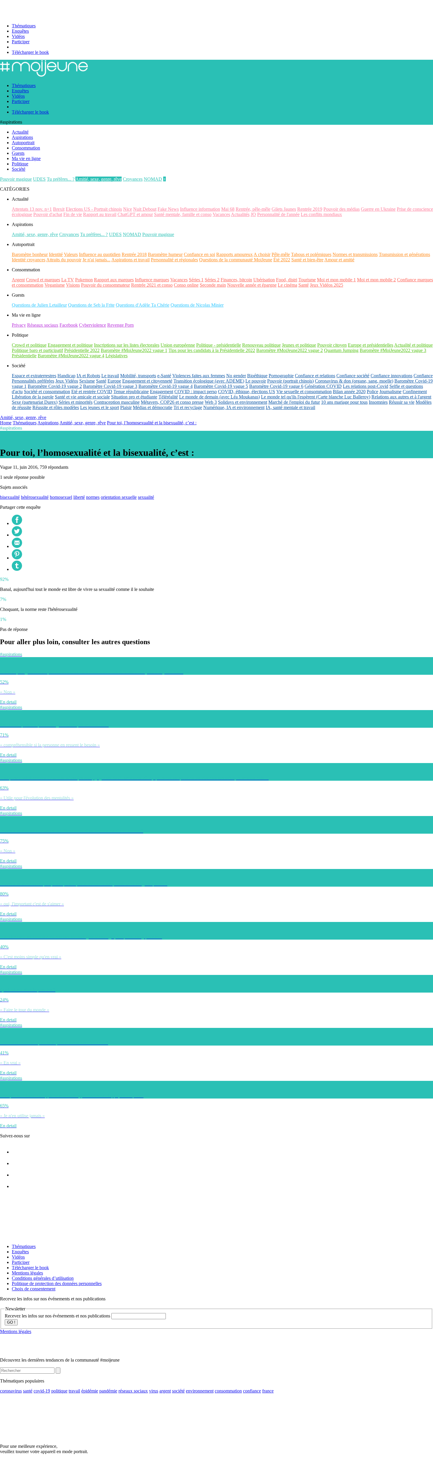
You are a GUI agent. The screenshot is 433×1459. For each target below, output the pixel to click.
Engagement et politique (70, 345)
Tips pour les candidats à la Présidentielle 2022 (211, 350)
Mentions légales (27, 1272)
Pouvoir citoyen (332, 345)
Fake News (168, 209)
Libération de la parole (33, 396)
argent (165, 1390)
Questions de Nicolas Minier (197, 305)
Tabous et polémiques (311, 254)
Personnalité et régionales (174, 259)
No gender (236, 375)
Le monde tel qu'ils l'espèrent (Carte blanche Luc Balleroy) (315, 396)
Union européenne (178, 345)
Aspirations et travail (130, 259)
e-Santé (164, 375)
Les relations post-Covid (365, 386)
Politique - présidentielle (218, 345)
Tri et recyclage (187, 407)
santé (27, 1390)
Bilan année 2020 (349, 391)
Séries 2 (212, 279)
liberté (79, 497)
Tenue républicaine (131, 391)
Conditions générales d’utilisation (43, 1278)
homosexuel (61, 497)
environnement (200, 1390)
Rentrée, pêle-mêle (253, 209)
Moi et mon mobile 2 (376, 279)
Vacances (221, 214)
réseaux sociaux (133, 1390)
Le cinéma (287, 285)
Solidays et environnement (242, 402)
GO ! (11, 1322)
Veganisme (54, 285)
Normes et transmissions (355, 254)
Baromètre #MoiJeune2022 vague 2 (289, 350)
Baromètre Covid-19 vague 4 (165, 386)
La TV (67, 279)
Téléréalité (168, 396)
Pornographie (281, 375)
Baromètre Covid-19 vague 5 (221, 386)
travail (74, 1390)
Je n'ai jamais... (96, 259)
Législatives (116, 355)
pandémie (108, 1390)
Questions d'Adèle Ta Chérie (142, 305)
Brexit (59, 209)
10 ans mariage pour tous (344, 402)
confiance (252, 1390)
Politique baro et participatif (37, 350)
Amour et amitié (339, 259)
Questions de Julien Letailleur (39, 305)
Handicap (66, 375)
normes (93, 497)
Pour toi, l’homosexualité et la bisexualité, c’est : (151, 422)
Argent (18, 279)
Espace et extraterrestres (34, 375)
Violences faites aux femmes (198, 375)
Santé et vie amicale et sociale (82, 396)
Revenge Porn (120, 325)
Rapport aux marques (114, 279)
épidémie (89, 1390)
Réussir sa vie (401, 402)
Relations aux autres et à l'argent (401, 396)
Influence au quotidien (99, 254)
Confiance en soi (199, 254)
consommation (228, 1390)
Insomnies (378, 402)
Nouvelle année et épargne (252, 285)
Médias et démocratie (152, 407)
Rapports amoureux (234, 254)
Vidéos (18, 36)
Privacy (19, 325)
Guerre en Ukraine (378, 209)
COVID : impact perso (195, 391)
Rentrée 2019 (309, 209)
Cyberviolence (92, 325)
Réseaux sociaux (42, 325)
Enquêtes (20, 31)
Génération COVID (323, 386)
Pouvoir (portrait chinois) (290, 380)
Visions (73, 285)
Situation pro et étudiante (134, 396)
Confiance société (352, 375)
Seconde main (213, 285)
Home (5, 422)
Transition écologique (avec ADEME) (208, 380)
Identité (56, 254)
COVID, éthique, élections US (246, 391)
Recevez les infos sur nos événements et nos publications (58, 1315)
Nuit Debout (144, 209)
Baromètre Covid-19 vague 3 (110, 386)
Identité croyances (28, 259)
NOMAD (153, 179)
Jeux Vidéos (66, 380)
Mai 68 (227, 209)
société (178, 1390)
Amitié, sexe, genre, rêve (98, 179)
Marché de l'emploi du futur (294, 402)
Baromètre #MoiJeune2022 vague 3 (393, 350)
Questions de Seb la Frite (91, 305)
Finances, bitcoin (236, 279)
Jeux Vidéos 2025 (326, 285)
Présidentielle (24, 355)
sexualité (146, 497)
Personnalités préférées (33, 380)
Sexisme (87, 380)
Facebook (69, 325)
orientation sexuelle (119, 497)
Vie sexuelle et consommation (304, 391)
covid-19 (42, 1390)
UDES (39, 179)
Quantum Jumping (341, 350)
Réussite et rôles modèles (55, 407)
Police (372, 391)
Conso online (186, 285)
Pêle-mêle (281, 254)
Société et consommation (47, 391)
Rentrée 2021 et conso (152, 285)
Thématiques (24, 25)
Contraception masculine (117, 402)
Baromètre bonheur (30, 254)
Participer (20, 41)
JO (253, 214)
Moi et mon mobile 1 (336, 279)
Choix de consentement (33, 1288)
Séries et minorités (75, 402)
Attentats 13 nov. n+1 (32, 209)
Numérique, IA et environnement (234, 407)
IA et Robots (88, 375)
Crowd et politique (29, 345)
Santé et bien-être (307, 259)
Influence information (200, 209)
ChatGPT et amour (135, 214)
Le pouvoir (255, 380)
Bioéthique (257, 375)
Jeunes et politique (299, 345)
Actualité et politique (413, 345)
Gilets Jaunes (284, 209)
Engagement (161, 391)
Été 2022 (281, 259)
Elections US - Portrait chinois (94, 209)
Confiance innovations (391, 375)
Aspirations (48, 422)
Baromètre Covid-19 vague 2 (55, 386)
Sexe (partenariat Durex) (34, 402)
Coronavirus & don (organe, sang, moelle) (354, 380)
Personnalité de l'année (278, 214)
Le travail (110, 375)
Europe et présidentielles (370, 345)
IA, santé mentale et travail (290, 407)
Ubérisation (264, 279)
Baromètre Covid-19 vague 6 (276, 386)
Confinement (415, 391)
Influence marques (152, 279)
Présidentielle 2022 (82, 350)
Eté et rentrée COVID (91, 391)
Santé (303, 285)
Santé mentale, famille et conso (182, 214)
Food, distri (286, 279)
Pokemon (84, 279)
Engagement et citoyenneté (147, 380)
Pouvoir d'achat (47, 214)
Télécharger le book (30, 52)
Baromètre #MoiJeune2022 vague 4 (71, 355)
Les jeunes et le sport (99, 407)
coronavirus (11, 1390)
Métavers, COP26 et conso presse (172, 402)
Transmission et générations (404, 254)
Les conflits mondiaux (321, 214)
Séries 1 (196, 279)
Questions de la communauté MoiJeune (235, 259)
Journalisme (390, 391)
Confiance (423, 375)
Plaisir (126, 407)
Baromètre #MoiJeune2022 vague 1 (134, 350)
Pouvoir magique (16, 179)
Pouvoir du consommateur (105, 285)
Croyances (133, 179)
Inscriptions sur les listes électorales (126, 345)
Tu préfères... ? (61, 179)
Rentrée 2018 (134, 254)
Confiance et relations (315, 375)
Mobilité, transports (138, 375)
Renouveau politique (261, 345)
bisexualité (10, 497)
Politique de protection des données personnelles (57, 1283)
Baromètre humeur (165, 254)
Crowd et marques (43, 279)
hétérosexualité (35, 497)
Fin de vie (72, 214)
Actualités (240, 214)
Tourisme (307, 279)
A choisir (262, 254)
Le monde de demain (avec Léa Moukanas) (219, 396)
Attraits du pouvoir (63, 259)
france (268, 1390)
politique (59, 1390)
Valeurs (71, 254)
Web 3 (211, 402)
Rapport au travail (99, 214)
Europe (114, 380)
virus (153, 1390)
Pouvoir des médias (341, 209)
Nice (127, 209)
